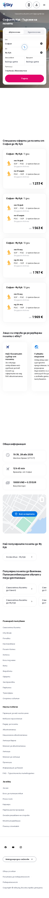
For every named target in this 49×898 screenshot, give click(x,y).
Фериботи (7, 671)
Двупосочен (14, 32)
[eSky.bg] (6, 14)
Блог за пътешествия (13, 793)
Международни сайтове (17, 859)
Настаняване (9, 644)
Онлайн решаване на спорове (16, 815)
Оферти (6, 676)
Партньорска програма (13, 810)
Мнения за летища (11, 757)
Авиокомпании (9, 729)
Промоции (7, 762)
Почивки (6, 638)
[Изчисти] (41, 43)
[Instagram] (20, 847)
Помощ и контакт (11, 826)
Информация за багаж (13, 768)
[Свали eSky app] (29, 5)
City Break (7, 633)
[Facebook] (5, 847)
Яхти (5, 665)
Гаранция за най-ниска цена (15, 713)
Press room (8, 799)
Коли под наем (9, 660)
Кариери (6, 804)
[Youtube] (13, 847)
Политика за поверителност (16, 876)
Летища (6, 751)
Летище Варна (9, 740)
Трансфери (8, 693)
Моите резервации (11, 821)
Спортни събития (11, 698)
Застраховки (9, 682)
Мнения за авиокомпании (14, 746)
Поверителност (10, 882)
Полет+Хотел (9, 649)
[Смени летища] (24, 47)
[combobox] (22, 44)
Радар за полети (10, 724)
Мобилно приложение (12, 718)
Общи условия (9, 871)
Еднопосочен (34, 32)
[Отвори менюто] (44, 5)
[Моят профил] (36, 5)
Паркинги (7, 687)
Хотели (6, 655)
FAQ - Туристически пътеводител (18, 773)
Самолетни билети (11, 627)
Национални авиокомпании (15, 735)
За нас (6, 788)
